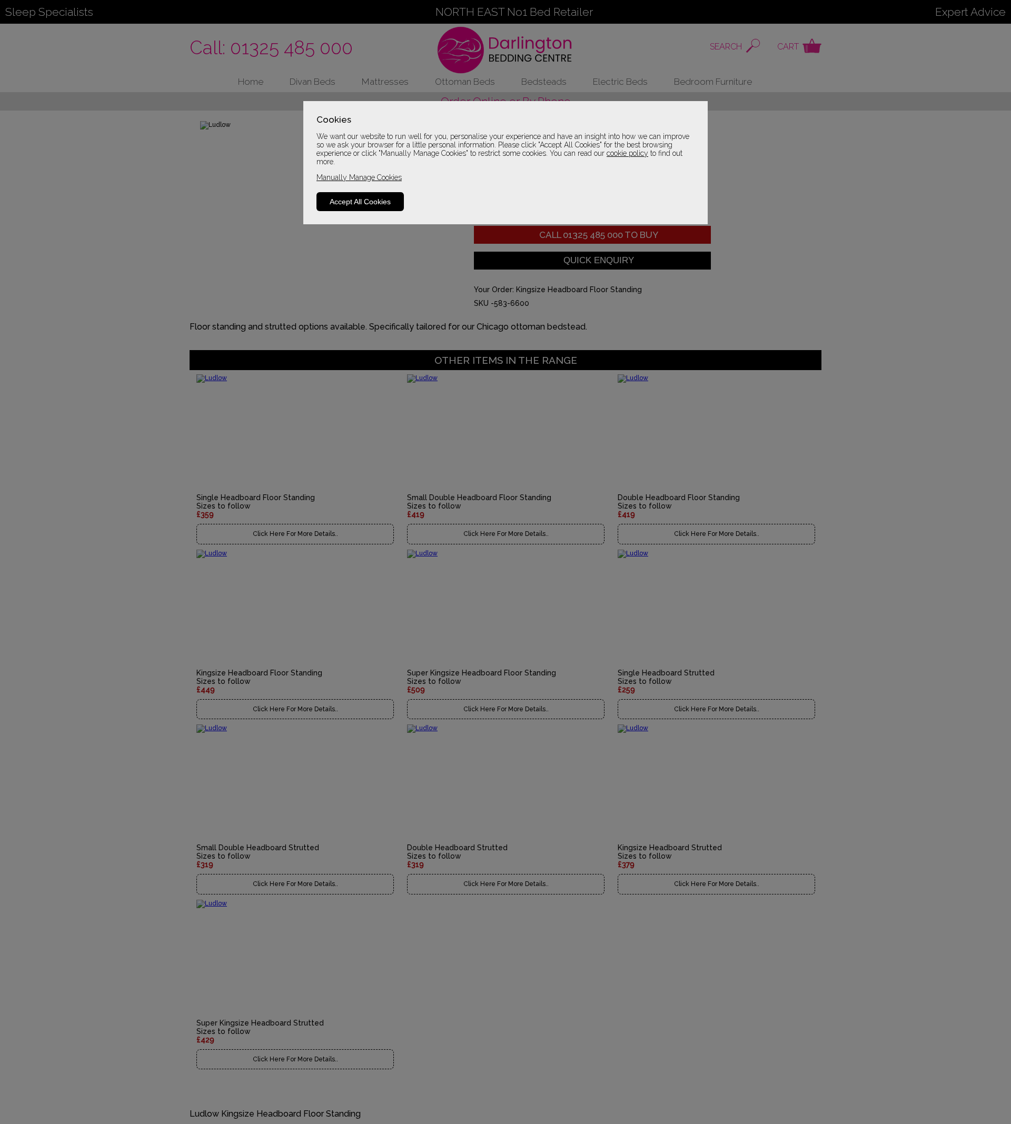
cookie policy (627, 153)
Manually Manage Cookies (359, 177)
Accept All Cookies (360, 201)
